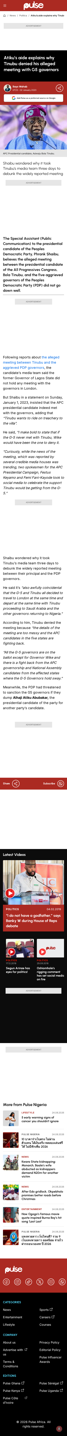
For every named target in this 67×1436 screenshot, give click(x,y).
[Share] (59, 88)
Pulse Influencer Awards (50, 1359)
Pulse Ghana (11, 1383)
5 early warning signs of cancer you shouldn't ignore (40, 1119)
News (13, 15)
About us (9, 1342)
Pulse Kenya (11, 1391)
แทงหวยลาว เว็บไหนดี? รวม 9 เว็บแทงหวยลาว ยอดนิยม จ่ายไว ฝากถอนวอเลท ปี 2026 (42, 1240)
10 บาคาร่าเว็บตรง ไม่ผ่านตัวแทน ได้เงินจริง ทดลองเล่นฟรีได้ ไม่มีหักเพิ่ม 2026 (42, 1142)
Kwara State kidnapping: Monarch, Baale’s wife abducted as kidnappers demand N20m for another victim (40, 1169)
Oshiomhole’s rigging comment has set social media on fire (51, 973)
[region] (33, 961)
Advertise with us (13, 1352)
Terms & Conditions (10, 1364)
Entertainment (32, 1209)
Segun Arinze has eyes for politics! (18, 970)
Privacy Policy (49, 1342)
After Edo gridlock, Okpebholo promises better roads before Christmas (42, 1195)
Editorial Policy (49, 1350)
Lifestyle (28, 1112)
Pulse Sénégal (49, 1383)
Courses (45, 1324)
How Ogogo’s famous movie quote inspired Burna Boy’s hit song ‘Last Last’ (42, 1217)
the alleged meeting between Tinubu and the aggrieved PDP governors (31, 362)
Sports (44, 1310)
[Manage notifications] (59, 1429)
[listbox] (35, 961)
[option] (20, 962)
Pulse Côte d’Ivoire (10, 1400)
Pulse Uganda (49, 1391)
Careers (44, 1317)
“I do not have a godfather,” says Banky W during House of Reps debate (33, 920)
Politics (23, 15)
